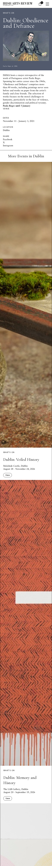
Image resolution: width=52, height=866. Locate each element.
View (7, 475)
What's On (8, 13)
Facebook (7, 139)
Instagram (8, 145)
